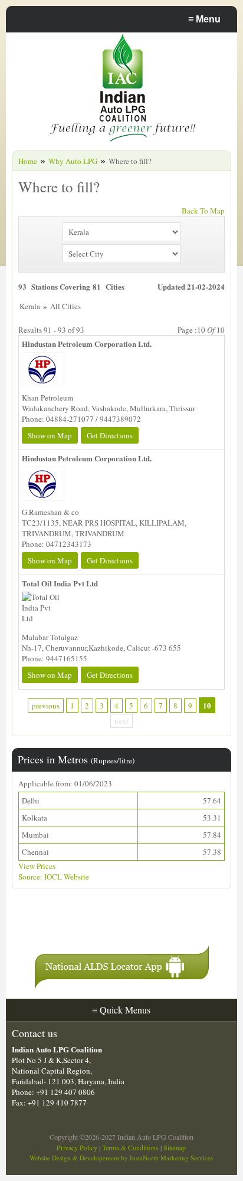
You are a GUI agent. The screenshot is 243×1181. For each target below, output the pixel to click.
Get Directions (110, 435)
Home (27, 161)
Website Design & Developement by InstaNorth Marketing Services (121, 1157)
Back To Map (203, 210)
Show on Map (50, 435)
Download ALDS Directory (104, 922)
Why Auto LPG (72, 161)
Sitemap (174, 1147)
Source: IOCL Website (53, 876)
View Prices (36, 866)
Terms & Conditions (130, 1147)
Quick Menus (121, 1009)
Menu (204, 19)
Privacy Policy (77, 1147)
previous (46, 705)
